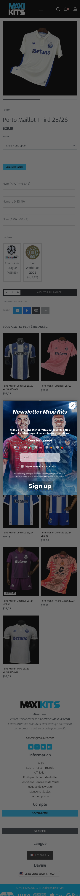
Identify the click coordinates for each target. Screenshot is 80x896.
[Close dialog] (72, 405)
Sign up (40, 486)
